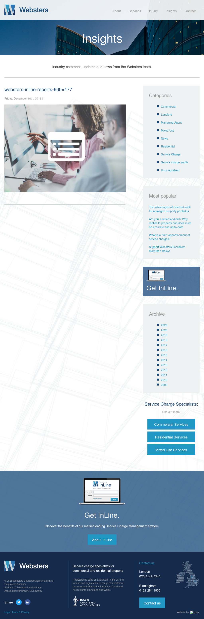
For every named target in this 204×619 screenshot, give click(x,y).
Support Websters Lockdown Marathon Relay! (167, 249)
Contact (190, 11)
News (164, 138)
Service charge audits (174, 162)
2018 (164, 340)
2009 (164, 385)
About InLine (102, 539)
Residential (168, 146)
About (116, 11)
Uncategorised (170, 170)
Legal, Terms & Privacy (16, 612)
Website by (183, 612)
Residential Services (171, 436)
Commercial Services (171, 424)
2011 (164, 375)
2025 (164, 325)
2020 (164, 330)
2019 (164, 335)
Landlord (166, 114)
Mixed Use (167, 130)
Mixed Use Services (171, 449)
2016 (164, 350)
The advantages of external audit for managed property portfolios (170, 209)
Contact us (152, 602)
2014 (164, 360)
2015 (164, 355)
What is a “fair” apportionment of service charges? (169, 237)
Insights (171, 11)
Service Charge (170, 154)
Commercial (168, 106)
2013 (164, 365)
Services (135, 11)
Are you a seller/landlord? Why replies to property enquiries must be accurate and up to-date (170, 223)
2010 (164, 380)
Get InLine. (102, 515)
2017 (164, 345)
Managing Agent (171, 122)
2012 (164, 370)
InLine (153, 11)
